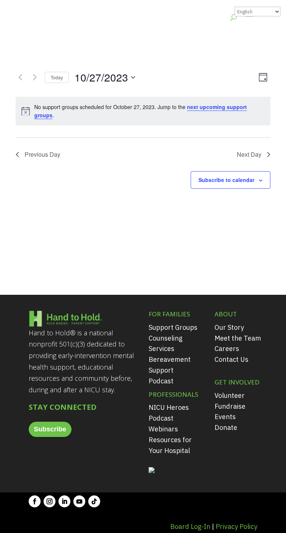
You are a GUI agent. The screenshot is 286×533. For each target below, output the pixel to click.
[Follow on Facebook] (35, 501)
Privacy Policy (236, 526)
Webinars (163, 429)
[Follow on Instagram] (49, 501)
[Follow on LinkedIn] (64, 501)
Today (57, 77)
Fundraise (229, 406)
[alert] (143, 111)
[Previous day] (20, 77)
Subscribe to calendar (226, 179)
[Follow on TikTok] (94, 501)
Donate (225, 427)
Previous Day (42, 154)
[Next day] (34, 77)
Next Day (249, 154)
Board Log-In (190, 526)
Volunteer (229, 395)
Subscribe (50, 429)
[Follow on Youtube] (79, 501)
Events (225, 416)
